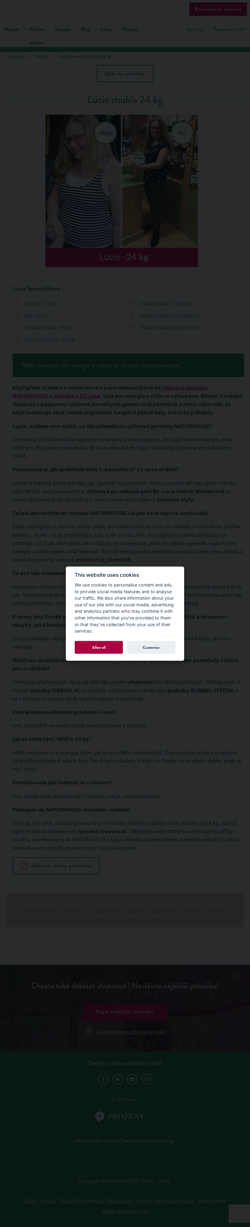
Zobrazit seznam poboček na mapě (130, 1032)
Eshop (106, 29)
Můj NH (195, 29)
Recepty (63, 29)
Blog (85, 29)
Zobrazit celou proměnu (61, 865)
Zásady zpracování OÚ (125, 1211)
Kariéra (143, 1200)
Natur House (125, 9)
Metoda (12, 29)
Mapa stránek (212, 1200)
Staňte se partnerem (174, 1200)
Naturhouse (15, 57)
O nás (30, 1200)
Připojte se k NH (229, 29)
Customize (151, 647)
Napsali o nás (119, 1200)
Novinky (47, 1200)
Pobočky (130, 29)
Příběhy (37, 29)
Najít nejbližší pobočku (125, 1011)
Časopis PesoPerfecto (81, 1200)
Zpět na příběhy (125, 73)
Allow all (98, 647)
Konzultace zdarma (218, 9)
